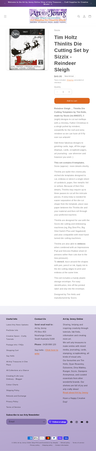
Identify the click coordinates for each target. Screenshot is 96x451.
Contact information (62, 445)
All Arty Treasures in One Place (17, 363)
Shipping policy (47, 445)
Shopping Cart (12, 350)
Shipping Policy (12, 390)
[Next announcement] (91, 3)
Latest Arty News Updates (17, 325)
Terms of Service (13, 407)
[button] (5, 16)
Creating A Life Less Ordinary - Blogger (15, 377)
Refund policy (65, 442)
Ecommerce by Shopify (50, 442)
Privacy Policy (12, 402)
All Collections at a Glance (17, 370)
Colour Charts (12, 385)
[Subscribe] (43, 422)
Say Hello (10, 356)
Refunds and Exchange (16, 396)
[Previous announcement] (5, 3)
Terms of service (78, 442)
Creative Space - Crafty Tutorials (16, 337)
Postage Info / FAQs (15, 345)
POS (37, 442)
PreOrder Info (12, 330)
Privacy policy (35, 445)
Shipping (70, 80)
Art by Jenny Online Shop (26, 442)
